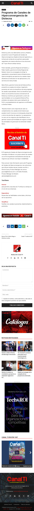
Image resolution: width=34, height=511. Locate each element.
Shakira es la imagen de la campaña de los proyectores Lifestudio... (25, 374)
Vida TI (3, 350)
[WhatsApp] (23, 25)
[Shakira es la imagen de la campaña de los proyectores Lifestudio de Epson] (25, 366)
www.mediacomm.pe (26, 509)
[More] (27, 25)
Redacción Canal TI (8, 21)
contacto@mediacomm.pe (21, 491)
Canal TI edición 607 (26, 236)
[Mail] (18, 258)
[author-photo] (17, 252)
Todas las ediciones (25, 504)
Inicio (3, 7)
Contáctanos (16, 504)
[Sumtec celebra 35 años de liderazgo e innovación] (9, 346)
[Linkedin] (12, 25)
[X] (16, 25)
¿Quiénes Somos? (8, 504)
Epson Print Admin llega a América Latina (9, 237)
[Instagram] (11, 258)
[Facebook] (8, 25)
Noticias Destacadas (10, 338)
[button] (2, 3)
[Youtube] (25, 258)
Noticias (7, 7)
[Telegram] (20, 25)
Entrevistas (20, 350)
